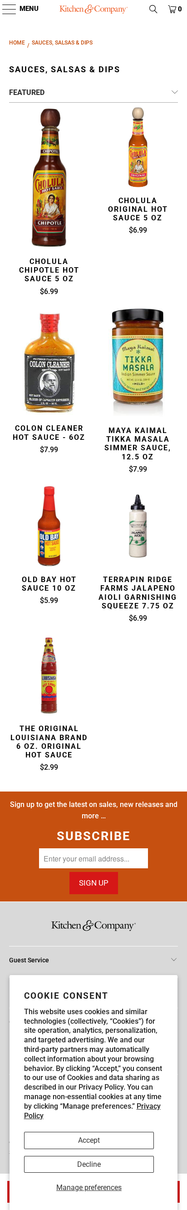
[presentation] (49, 177)
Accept (89, 1140)
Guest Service (29, 960)
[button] (5, 9)
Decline (89, 1164)
